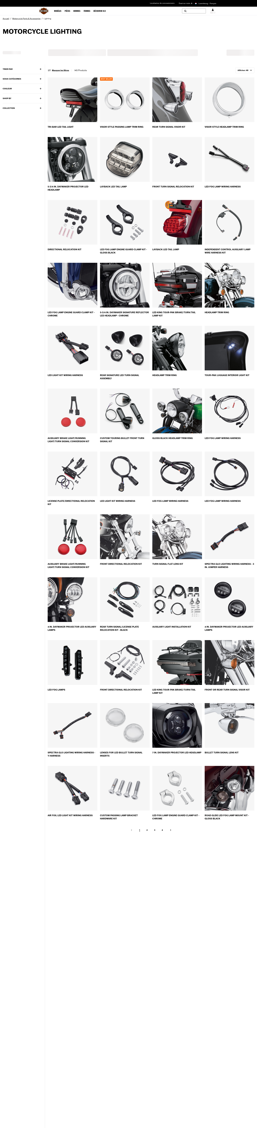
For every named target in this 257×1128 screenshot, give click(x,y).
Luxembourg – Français (207, 3)
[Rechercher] (194, 11)
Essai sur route (184, 3)
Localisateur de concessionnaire (162, 3)
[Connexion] (213, 11)
